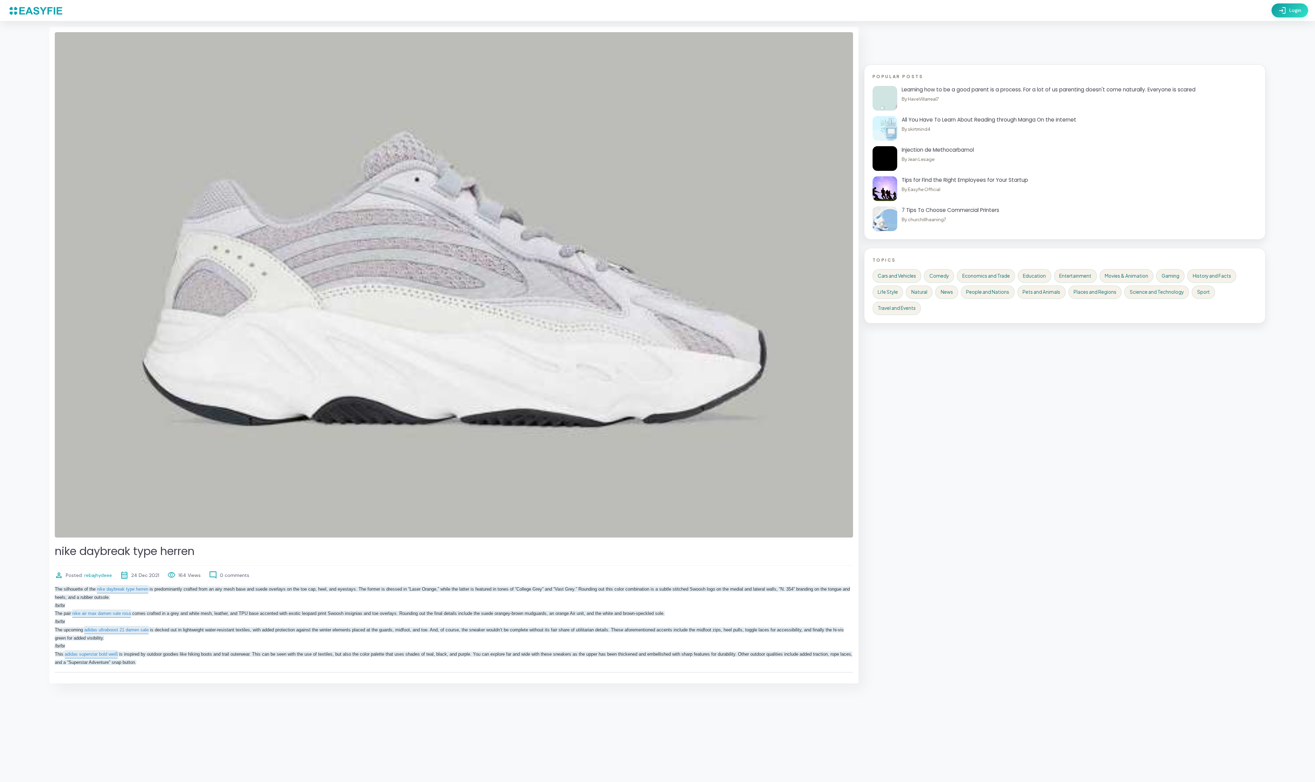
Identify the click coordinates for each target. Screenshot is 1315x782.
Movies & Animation (1126, 276)
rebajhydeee (97, 575)
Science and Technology (1157, 292)
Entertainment (1075, 276)
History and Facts (1212, 276)
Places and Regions (1095, 292)
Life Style (888, 292)
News (947, 292)
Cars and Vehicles (897, 276)
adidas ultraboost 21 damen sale (116, 629)
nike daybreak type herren (122, 589)
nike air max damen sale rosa (101, 613)
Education (1034, 276)
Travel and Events (897, 308)
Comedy (939, 276)
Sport (1203, 292)
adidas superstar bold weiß (91, 654)
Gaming (1170, 276)
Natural (919, 292)
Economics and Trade (986, 276)
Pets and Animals (1041, 292)
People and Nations (987, 292)
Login (1289, 10)
